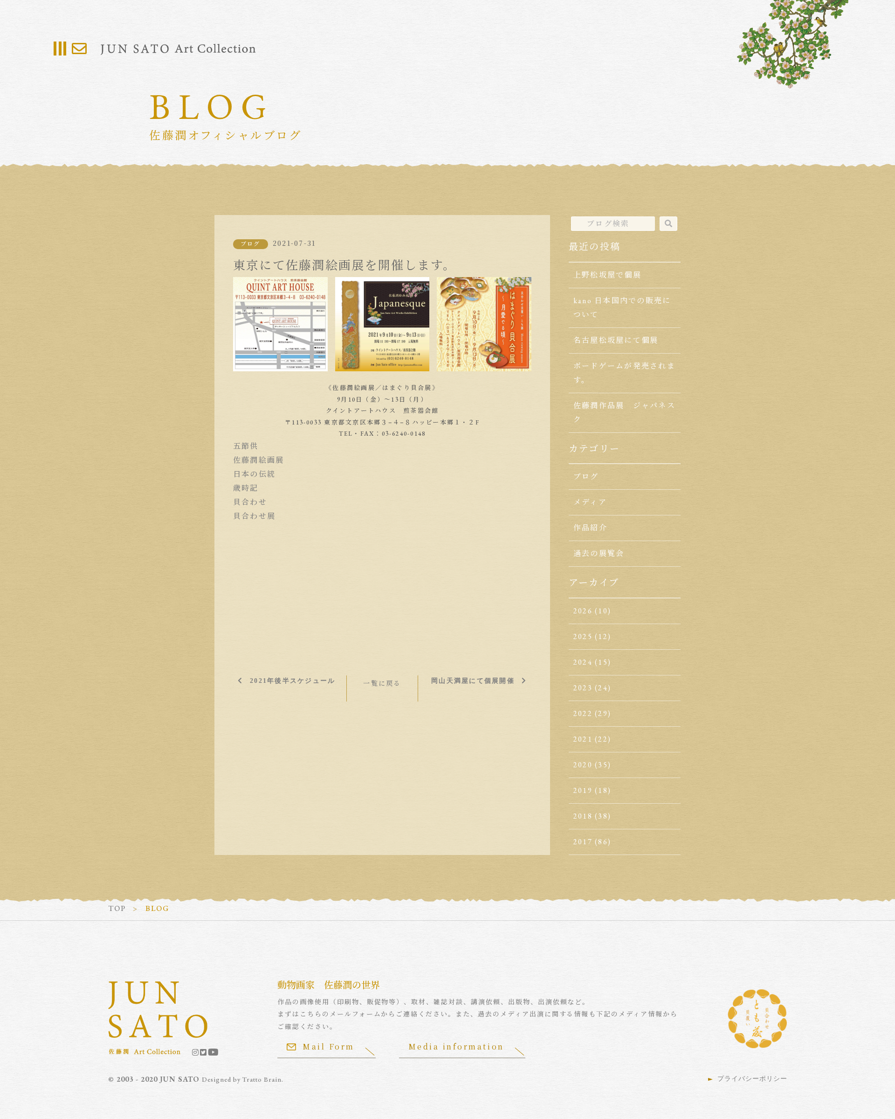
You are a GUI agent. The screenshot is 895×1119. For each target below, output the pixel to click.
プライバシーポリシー (752, 1078)
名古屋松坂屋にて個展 (615, 340)
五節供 (246, 446)
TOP (117, 908)
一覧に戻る (382, 683)
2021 (582, 739)
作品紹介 (590, 528)
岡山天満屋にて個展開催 (473, 680)
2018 (582, 816)
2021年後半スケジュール (292, 680)
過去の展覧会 (598, 553)
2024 (582, 662)
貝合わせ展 (254, 516)
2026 (582, 611)
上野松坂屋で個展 (607, 275)
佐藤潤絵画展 (258, 460)
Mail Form (329, 1046)
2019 (582, 790)
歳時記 (246, 488)
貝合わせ (250, 502)
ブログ (251, 244)
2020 (582, 765)
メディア (590, 502)
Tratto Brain (262, 1079)
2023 (582, 688)
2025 (582, 636)
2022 (582, 713)
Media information (456, 1046)
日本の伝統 (254, 474)
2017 (582, 842)
